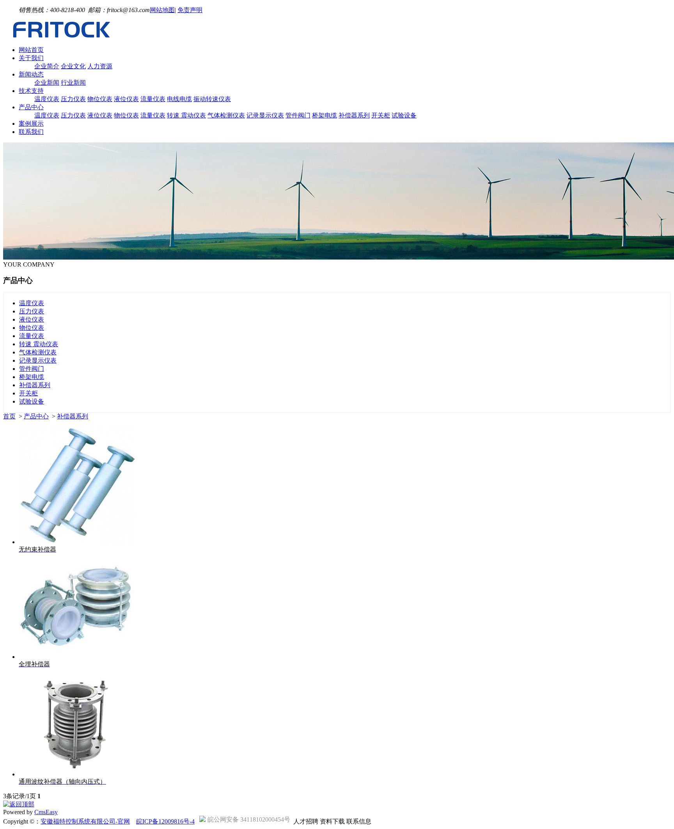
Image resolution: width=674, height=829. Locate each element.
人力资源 (99, 66)
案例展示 (31, 123)
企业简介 (46, 66)
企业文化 (73, 66)
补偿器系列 (354, 115)
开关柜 (380, 115)
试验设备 (404, 115)
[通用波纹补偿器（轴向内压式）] (77, 774)
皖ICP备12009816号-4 (165, 821)
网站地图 (162, 10)
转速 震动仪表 (186, 115)
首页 (9, 416)
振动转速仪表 (212, 99)
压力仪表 (73, 99)
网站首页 (31, 49)
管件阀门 (298, 115)
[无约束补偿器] (77, 542)
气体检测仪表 (226, 115)
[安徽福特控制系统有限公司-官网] (61, 36)
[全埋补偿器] (77, 656)
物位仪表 (99, 99)
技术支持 (31, 90)
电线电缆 (179, 99)
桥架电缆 (324, 115)
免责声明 (189, 10)
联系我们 (31, 131)
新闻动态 (31, 74)
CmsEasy (46, 812)
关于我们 (31, 58)
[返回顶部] (18, 804)
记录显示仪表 (265, 115)
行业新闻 (73, 82)
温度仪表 (46, 99)
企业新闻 (46, 82)
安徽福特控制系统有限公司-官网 (85, 821)
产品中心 (31, 107)
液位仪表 (126, 99)
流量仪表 (152, 99)
